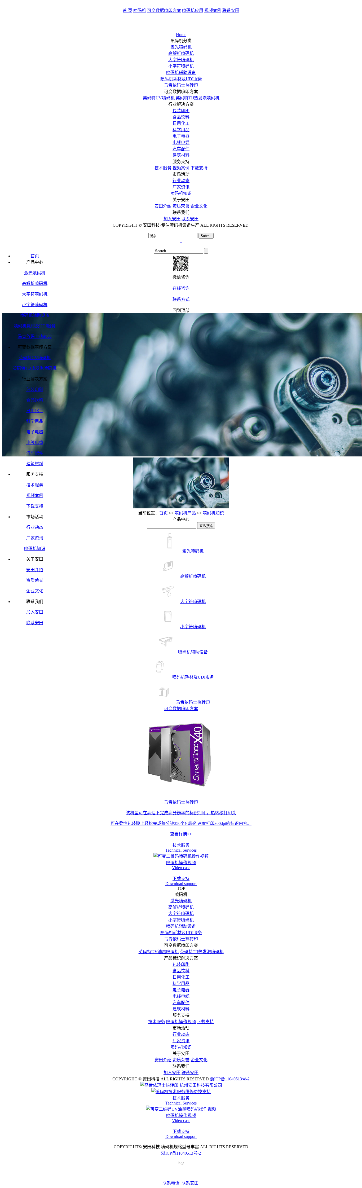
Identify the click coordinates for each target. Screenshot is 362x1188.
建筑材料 (181, 155)
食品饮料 (181, 117)
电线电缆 (181, 142)
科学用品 (181, 129)
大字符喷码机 (181, 60)
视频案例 (212, 10)
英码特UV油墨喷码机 (159, 951)
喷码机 (139, 10)
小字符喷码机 (181, 66)
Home (181, 34)
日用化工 (181, 123)
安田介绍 (162, 206)
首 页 (127, 10)
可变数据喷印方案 (164, 10)
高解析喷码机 (181, 53)
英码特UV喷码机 (159, 98)
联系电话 (171, 1183)
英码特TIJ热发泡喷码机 (197, 98)
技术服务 (162, 168)
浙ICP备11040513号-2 (230, 1079)
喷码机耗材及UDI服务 (181, 79)
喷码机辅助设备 (181, 72)
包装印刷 (181, 110)
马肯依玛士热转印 (181, 85)
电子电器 (181, 136)
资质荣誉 (181, 206)
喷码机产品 (185, 513)
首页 (163, 513)
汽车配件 (181, 149)
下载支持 (199, 168)
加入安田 (172, 219)
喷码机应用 (192, 10)
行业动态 (181, 180)
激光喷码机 (181, 47)
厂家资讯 (181, 187)
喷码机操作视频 (181, 1021)
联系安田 (230, 10)
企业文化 (199, 206)
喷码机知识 (181, 193)
